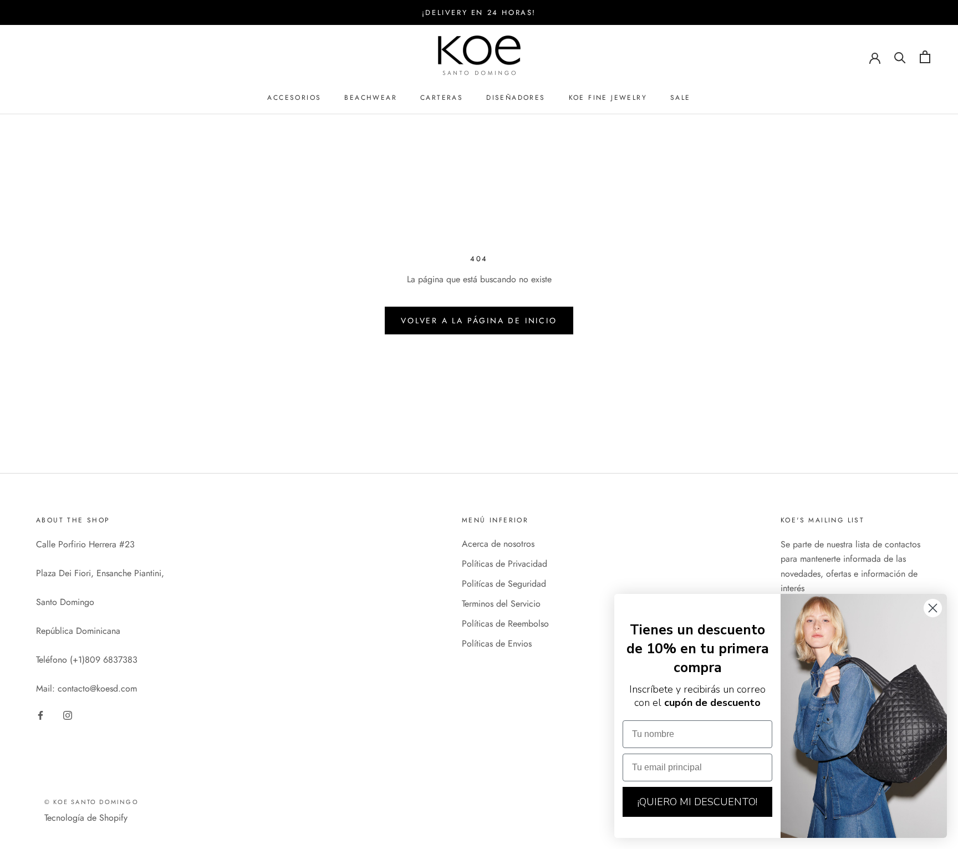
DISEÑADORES (515, 98)
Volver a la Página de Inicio (479, 320)
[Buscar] (900, 57)
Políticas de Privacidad (504, 563)
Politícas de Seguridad (504, 583)
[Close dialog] (932, 608)
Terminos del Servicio (501, 603)
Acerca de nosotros (498, 543)
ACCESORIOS (294, 98)
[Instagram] (67, 714)
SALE (680, 98)
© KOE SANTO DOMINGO (91, 801)
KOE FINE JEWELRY (608, 98)
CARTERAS (441, 98)
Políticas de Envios (497, 643)
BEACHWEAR (370, 98)
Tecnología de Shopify (86, 817)
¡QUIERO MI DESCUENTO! (697, 802)
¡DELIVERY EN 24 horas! (479, 12)
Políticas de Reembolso (505, 623)
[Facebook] (40, 714)
